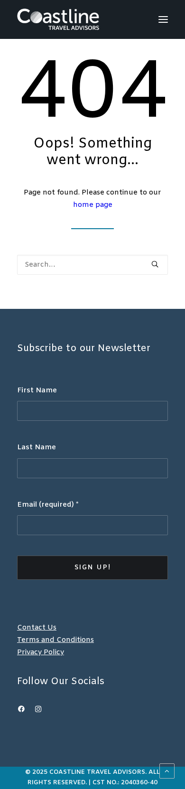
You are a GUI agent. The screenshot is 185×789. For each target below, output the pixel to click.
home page (92, 205)
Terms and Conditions (55, 640)
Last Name (36, 447)
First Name (37, 390)
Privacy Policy (40, 652)
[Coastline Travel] (58, 19)
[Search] (92, 265)
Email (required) (48, 505)
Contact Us (36, 627)
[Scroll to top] (167, 771)
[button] (163, 19)
